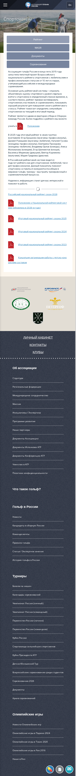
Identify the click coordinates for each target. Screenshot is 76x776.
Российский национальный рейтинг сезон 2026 (32, 194)
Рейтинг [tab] (38, 39)
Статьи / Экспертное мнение (28, 551)
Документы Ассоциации (26, 438)
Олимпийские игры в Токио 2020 (30, 741)
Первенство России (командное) (30, 629)
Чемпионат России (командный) (30, 611)
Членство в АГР (21, 464)
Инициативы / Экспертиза (27, 412)
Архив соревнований (24, 698)
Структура (18, 378)
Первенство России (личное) (28, 620)
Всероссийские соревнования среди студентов (38, 672)
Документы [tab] (38, 56)
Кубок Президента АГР (25, 655)
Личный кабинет (38, 337)
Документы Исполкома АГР (27, 447)
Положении (33, 126)
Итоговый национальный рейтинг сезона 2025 (42, 218)
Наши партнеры (21, 429)
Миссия (17, 404)
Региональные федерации (27, 386)
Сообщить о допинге (50, 769)
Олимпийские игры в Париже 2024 (31, 733)
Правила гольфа (21, 542)
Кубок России (20, 637)
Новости (17, 516)
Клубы (38, 352)
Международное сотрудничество (30, 395)
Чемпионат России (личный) (28, 603)
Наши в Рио (19, 759)
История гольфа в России (26, 560)
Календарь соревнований (26, 594)
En (70, 5)
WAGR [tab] (38, 47)
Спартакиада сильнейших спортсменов (34, 646)
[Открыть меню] (5, 4)
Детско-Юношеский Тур (25, 663)
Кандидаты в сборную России (28, 525)
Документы (19, 689)
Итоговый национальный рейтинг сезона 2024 (42, 231)
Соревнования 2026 (23, 681)
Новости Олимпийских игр (27, 724)
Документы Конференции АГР (29, 455)
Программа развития (24, 421)
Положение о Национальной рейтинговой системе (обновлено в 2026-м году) (37, 205)
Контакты (38, 345)
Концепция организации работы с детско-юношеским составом (37, 260)
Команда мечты (21, 534)
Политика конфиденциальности (30, 473)
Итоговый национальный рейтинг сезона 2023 (42, 244)
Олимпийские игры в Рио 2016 (29, 750)
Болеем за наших (22, 586)
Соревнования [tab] (38, 64)
